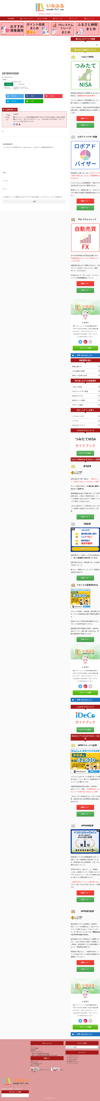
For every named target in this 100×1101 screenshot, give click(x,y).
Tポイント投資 (77, 405)
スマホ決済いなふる (36, 1063)
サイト (5, 189)
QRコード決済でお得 (79, 375)
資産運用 (11, 18)
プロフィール (58, 18)
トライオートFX (77, 416)
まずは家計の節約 (78, 371)
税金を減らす (77, 366)
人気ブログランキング (45, 1069)
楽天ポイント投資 (78, 400)
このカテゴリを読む (84, 453)
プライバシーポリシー (37, 1052)
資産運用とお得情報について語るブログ (12, 1089)
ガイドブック (90, 18)
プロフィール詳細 (85, 348)
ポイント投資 (43, 18)
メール (5, 180)
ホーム (32, 1046)
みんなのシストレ (78, 425)
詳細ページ (84, 118)
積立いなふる (34, 1061)
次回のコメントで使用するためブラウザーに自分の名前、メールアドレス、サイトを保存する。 (34, 197)
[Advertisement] (34, 53)
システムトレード (27, 18)
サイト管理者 (34, 1048)
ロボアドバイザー (73, 1057)
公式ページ (84, 125)
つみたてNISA (77, 387)
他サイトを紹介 (35, 1065)
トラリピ (75, 421)
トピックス (74, 18)
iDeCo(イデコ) (77, 396)
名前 (5, 172)
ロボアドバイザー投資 (80, 391)
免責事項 (33, 1050)
